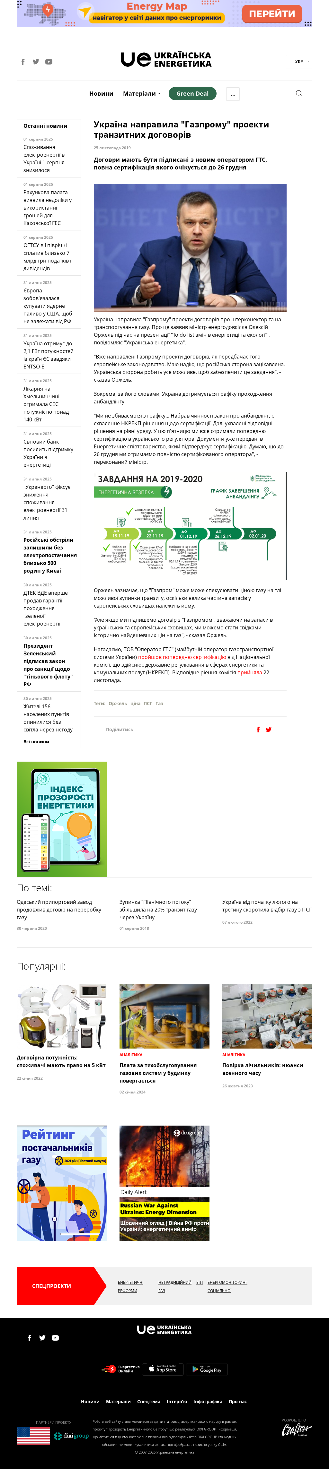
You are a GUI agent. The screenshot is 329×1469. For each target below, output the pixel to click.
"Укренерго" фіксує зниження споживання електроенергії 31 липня (46, 502)
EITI (199, 1282)
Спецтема (148, 1401)
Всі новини (36, 742)
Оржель (118, 703)
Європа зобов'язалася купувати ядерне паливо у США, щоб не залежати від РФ (47, 306)
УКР (299, 61)
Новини (101, 93)
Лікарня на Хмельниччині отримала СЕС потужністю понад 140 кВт (46, 404)
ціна (135, 703)
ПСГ (148, 703)
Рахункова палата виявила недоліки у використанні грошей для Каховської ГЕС (47, 208)
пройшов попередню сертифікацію (181, 657)
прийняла (250, 672)
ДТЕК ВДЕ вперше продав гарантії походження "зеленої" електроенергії (45, 608)
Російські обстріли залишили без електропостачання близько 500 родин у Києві (50, 555)
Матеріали (139, 93)
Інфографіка (207, 1401)
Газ (159, 703)
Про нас (238, 1401)
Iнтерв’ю (177, 1401)
